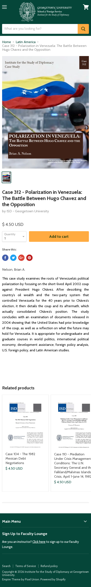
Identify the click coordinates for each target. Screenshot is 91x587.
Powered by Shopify (53, 579)
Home (6, 42)
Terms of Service (25, 566)
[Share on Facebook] (5, 258)
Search (6, 566)
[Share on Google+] (21, 258)
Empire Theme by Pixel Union (20, 579)
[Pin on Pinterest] (29, 258)
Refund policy (49, 566)
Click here (39, 542)
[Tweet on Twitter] (13, 258)
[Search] (83, 29)
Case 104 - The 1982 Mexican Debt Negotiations (20, 458)
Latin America (26, 42)
